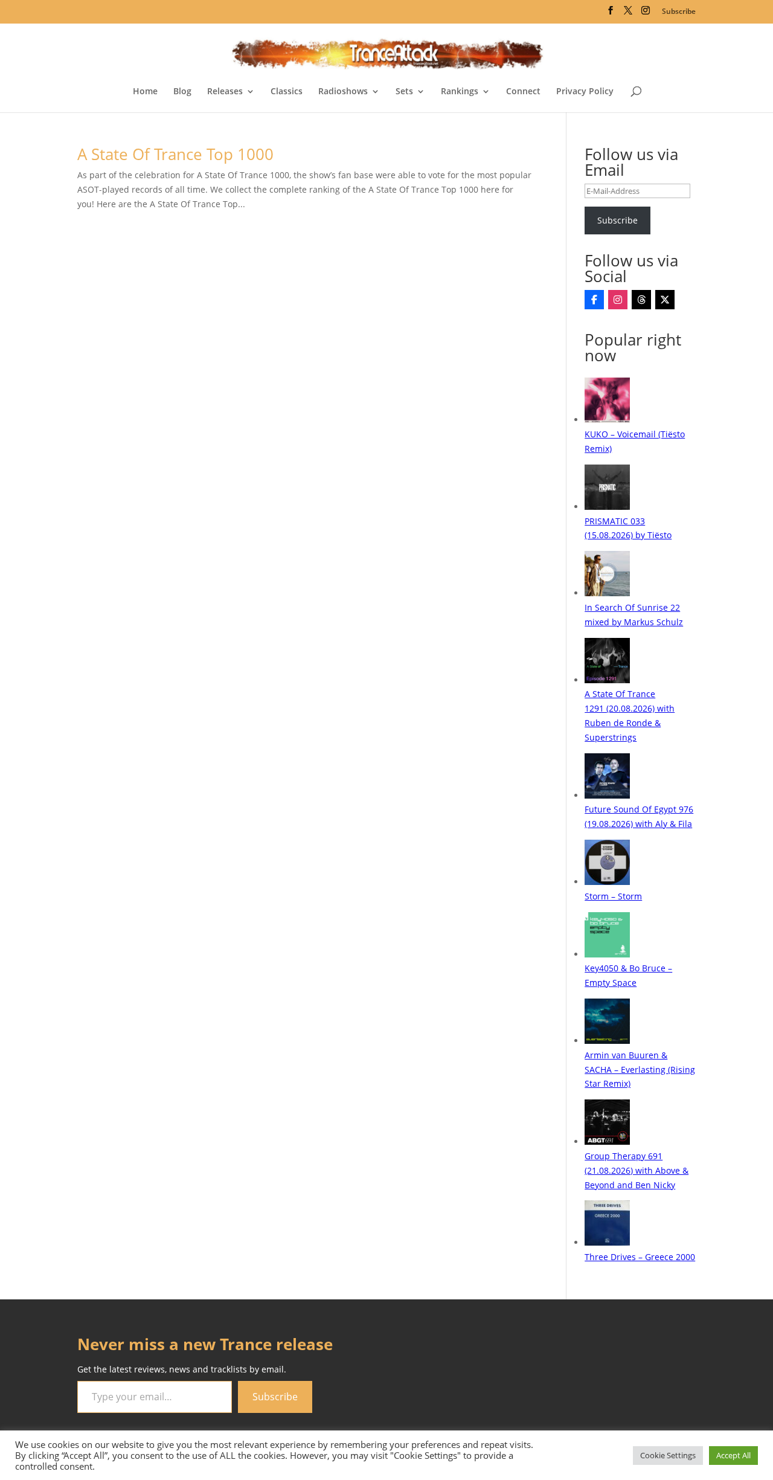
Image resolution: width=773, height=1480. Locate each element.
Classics (287, 92)
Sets (404, 92)
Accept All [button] (733, 1455)
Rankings (459, 92)
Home (145, 92)
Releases (225, 92)
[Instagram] (617, 299)
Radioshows (343, 92)
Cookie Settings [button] (668, 1455)
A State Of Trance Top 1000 (175, 154)
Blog (182, 92)
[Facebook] (594, 299)
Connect (523, 92)
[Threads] (641, 299)
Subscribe (679, 11)
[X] (665, 299)
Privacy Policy (585, 92)
